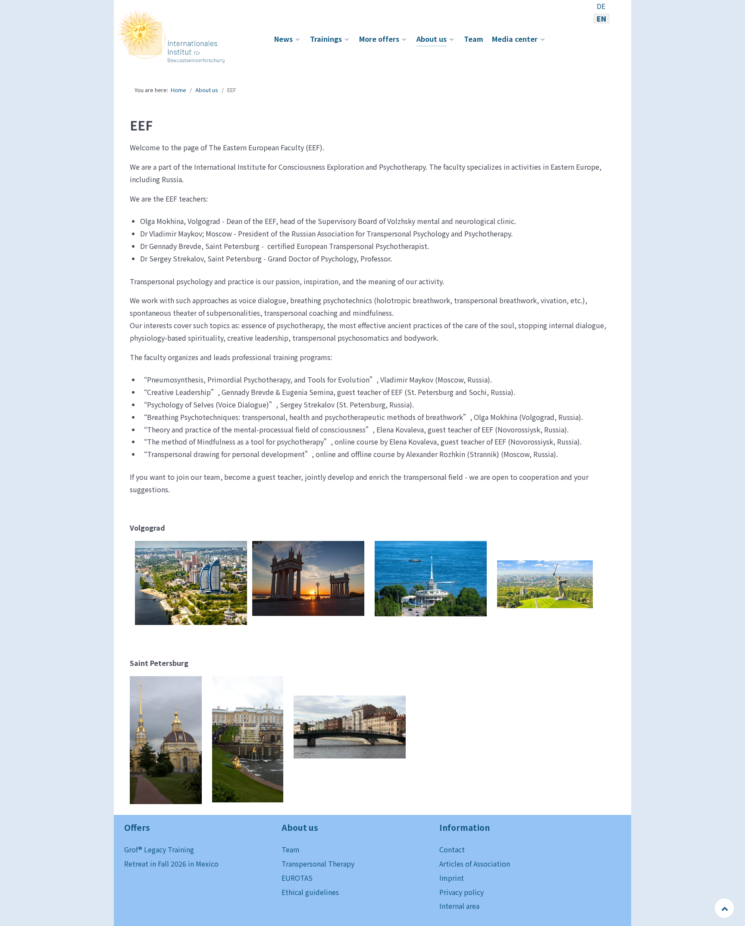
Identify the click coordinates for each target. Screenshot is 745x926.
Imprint (451, 878)
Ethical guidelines (310, 892)
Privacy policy (461, 892)
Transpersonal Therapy (318, 863)
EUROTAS (297, 878)
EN (601, 18)
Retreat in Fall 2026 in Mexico (171, 863)
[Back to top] (724, 908)
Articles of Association (474, 863)
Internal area (459, 906)
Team (291, 849)
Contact (452, 849)
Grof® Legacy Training (159, 849)
